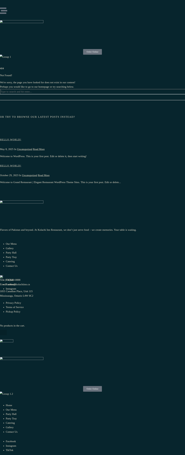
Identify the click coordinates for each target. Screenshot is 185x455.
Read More (39, 149)
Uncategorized (24, 149)
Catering (10, 422)
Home (9, 405)
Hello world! (10, 139)
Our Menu (11, 409)
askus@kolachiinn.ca (19, 284)
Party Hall (11, 414)
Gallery (10, 427)
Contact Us (11, 431)
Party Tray (11, 418)
